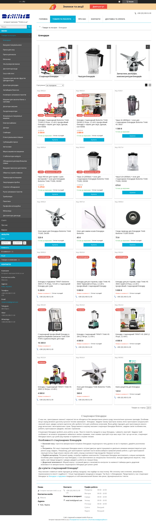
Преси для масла (9, 54)
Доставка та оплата (115, 19)
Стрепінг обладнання (11, 187)
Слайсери (6, 132)
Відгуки (4, 230)
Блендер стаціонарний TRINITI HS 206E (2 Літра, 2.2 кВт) (133, 335)
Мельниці (6, 59)
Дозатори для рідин (10, 85)
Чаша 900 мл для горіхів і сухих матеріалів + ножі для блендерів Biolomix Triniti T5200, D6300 (51, 179)
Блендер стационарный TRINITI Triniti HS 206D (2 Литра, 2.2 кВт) (54, 388)
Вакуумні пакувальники (12, 45)
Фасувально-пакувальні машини (12, 117)
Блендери (7, 40)
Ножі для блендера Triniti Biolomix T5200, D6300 (94, 388)
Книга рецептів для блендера (128, 387)
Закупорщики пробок (11, 182)
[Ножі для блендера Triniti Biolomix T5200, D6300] (94, 372)
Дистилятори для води (11, 215)
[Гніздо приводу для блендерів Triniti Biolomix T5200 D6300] (132, 216)
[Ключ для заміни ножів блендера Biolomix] (94, 216)
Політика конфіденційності (98, 520)
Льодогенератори (10, 111)
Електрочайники (9, 123)
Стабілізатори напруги (12, 156)
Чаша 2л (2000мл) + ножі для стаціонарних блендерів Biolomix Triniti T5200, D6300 (93, 179)
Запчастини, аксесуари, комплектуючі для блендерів (129, 75)
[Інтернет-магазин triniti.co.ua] (16, 16)
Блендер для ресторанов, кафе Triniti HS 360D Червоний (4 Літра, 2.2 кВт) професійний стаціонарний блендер (93, 284)
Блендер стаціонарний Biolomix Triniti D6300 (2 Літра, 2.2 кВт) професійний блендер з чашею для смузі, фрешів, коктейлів (92, 123)
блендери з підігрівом (57, 476)
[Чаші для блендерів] (94, 62)
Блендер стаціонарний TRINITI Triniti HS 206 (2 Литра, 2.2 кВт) (93, 335)
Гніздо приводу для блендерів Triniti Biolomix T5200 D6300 (130, 232)
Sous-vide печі (8, 73)
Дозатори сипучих (10, 106)
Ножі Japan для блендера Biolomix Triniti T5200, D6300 (54, 232)
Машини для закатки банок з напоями (14, 100)
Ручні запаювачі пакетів (12, 192)
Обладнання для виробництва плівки (15, 162)
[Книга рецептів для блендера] (132, 372)
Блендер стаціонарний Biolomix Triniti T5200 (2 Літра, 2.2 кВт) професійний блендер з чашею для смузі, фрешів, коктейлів (53, 123)
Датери (6, 128)
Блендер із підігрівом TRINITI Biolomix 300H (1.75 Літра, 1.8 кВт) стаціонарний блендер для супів (54, 284)
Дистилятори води (10, 69)
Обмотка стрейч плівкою (13, 173)
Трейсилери (7, 196)
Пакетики (7, 201)
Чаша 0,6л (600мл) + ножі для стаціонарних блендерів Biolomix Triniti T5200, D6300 (132, 179)
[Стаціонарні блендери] (55, 62)
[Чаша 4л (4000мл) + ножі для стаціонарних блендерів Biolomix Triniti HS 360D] (132, 105)
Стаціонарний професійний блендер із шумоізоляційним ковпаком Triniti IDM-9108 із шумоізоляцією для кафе (54, 336)
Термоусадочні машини (12, 177)
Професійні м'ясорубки (12, 206)
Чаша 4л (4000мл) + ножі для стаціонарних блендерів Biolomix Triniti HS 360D (132, 122)
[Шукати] (29, 27)
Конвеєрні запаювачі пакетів (14, 95)
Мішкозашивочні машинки (13, 151)
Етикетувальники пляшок (13, 137)
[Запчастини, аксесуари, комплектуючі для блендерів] (132, 62)
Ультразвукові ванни (11, 64)
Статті (3, 220)
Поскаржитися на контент (79, 520)
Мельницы (7, 211)
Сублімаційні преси (10, 142)
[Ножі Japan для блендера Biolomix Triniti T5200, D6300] (55, 216)
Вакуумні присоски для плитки (14, 168)
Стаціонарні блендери (48, 76)
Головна (43, 19)
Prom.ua (90, 517)
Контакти (95, 19)
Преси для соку (9, 50)
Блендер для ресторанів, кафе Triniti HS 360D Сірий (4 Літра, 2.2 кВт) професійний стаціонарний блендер (132, 284)
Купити (55, 140)
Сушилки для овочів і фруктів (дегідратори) (14, 79)
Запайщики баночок (11, 90)
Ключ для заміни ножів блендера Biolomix (90, 232)
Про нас (4, 225)
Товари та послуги (8, 35)
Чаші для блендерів (86, 76)
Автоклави (7, 147)
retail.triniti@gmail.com (9, 302)
